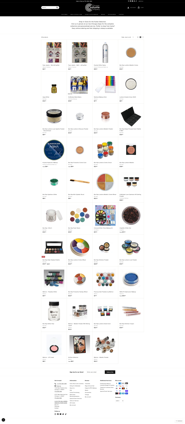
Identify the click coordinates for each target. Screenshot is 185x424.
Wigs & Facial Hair (76, 14)
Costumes (64, 14)
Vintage (121, 14)
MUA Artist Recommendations (74, 395)
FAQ (71, 390)
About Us (72, 388)
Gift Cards (72, 402)
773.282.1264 (58, 398)
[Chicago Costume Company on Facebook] (58, 414)
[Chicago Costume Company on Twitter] (63, 414)
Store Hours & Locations (91, 1)
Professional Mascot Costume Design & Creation (107, 384)
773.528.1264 (58, 391)
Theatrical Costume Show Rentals (106, 388)
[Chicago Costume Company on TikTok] (65, 414)
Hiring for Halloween (75, 385)
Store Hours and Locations (77, 383)
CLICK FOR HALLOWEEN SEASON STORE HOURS (61, 402)
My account (73, 405)
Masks (103, 14)
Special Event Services (76, 398)
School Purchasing (74, 392)
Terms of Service (74, 400)
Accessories (112, 14)
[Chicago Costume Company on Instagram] (55, 414)
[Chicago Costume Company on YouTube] (60, 414)
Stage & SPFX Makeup (91, 14)
